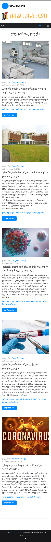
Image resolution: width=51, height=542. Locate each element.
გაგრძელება (9, 115)
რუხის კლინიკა (38, 213)
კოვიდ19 (19, 213)
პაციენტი (27, 213)
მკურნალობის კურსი (32, 301)
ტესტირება (13, 402)
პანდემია (26, 399)
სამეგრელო (34, 109)
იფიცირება (20, 497)
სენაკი (42, 109)
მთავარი (15, 82)
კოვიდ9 (18, 399)
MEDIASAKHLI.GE (16, 532)
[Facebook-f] (25, 539)
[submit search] (40, 25)
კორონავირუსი (21, 109)
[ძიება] (19, 26)
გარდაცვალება (8, 109)
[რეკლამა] (25, 16)
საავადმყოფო (11, 304)
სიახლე (23, 82)
